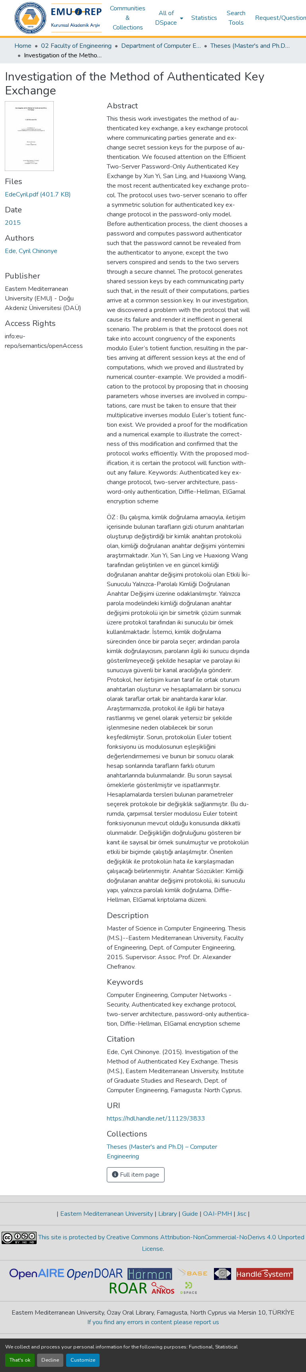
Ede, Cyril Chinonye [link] (31, 251)
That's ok (20, 1360)
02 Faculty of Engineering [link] (76, 45)
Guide (190, 1213)
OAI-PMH (217, 1213)
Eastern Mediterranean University (107, 1213)
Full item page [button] (138, 1174)
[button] (58, 18)
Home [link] (22, 45)
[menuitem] (168, 18)
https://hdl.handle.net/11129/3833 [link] (156, 1118)
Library (167, 1213)
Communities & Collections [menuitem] (127, 18)
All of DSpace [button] (166, 18)
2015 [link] (13, 222)
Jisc (241, 1213)
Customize (83, 1360)
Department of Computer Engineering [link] (161, 45)
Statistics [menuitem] (204, 18)
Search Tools (236, 18)
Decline (50, 1360)
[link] (51, 194)
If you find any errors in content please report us (153, 1322)
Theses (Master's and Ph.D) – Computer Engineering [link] (250, 45)
